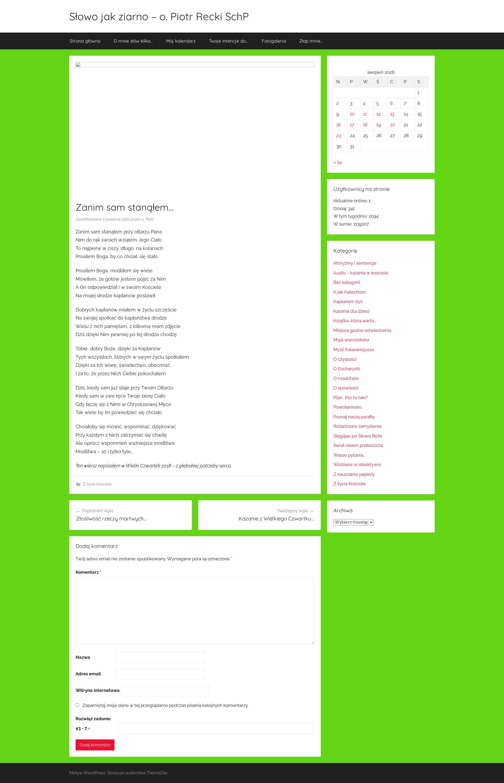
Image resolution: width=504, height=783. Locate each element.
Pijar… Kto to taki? (350, 397)
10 (352, 114)
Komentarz (88, 572)
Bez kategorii (346, 282)
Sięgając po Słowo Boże (357, 436)
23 (338, 135)
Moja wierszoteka (351, 339)
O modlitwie (346, 378)
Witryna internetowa (98, 690)
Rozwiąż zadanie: (93, 718)
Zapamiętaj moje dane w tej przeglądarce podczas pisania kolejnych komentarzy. (165, 705)
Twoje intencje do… (228, 41)
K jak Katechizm (349, 292)
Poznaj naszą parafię (354, 416)
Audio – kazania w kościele (360, 272)
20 (392, 124)
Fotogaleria (274, 41)
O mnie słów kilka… (133, 41)
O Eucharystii (346, 368)
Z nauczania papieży (354, 474)
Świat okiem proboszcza (358, 445)
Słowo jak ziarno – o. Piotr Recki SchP (159, 16)
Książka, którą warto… (354, 320)
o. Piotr (147, 219)
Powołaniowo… (348, 407)
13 (392, 114)
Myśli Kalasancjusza (353, 349)
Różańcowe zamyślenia (357, 426)
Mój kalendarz (181, 41)
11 (365, 114)
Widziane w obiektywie (357, 464)
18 (365, 124)
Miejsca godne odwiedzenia (362, 330)
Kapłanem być (348, 301)
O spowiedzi (346, 387)
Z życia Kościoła (97, 484)
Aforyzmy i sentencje (354, 263)
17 (352, 124)
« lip (337, 162)
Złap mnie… (311, 41)
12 (378, 114)
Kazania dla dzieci (351, 311)
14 (406, 114)
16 (338, 124)
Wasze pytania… (349, 455)
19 (378, 124)
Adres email (88, 673)
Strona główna (85, 41)
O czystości (344, 359)
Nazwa (83, 657)
